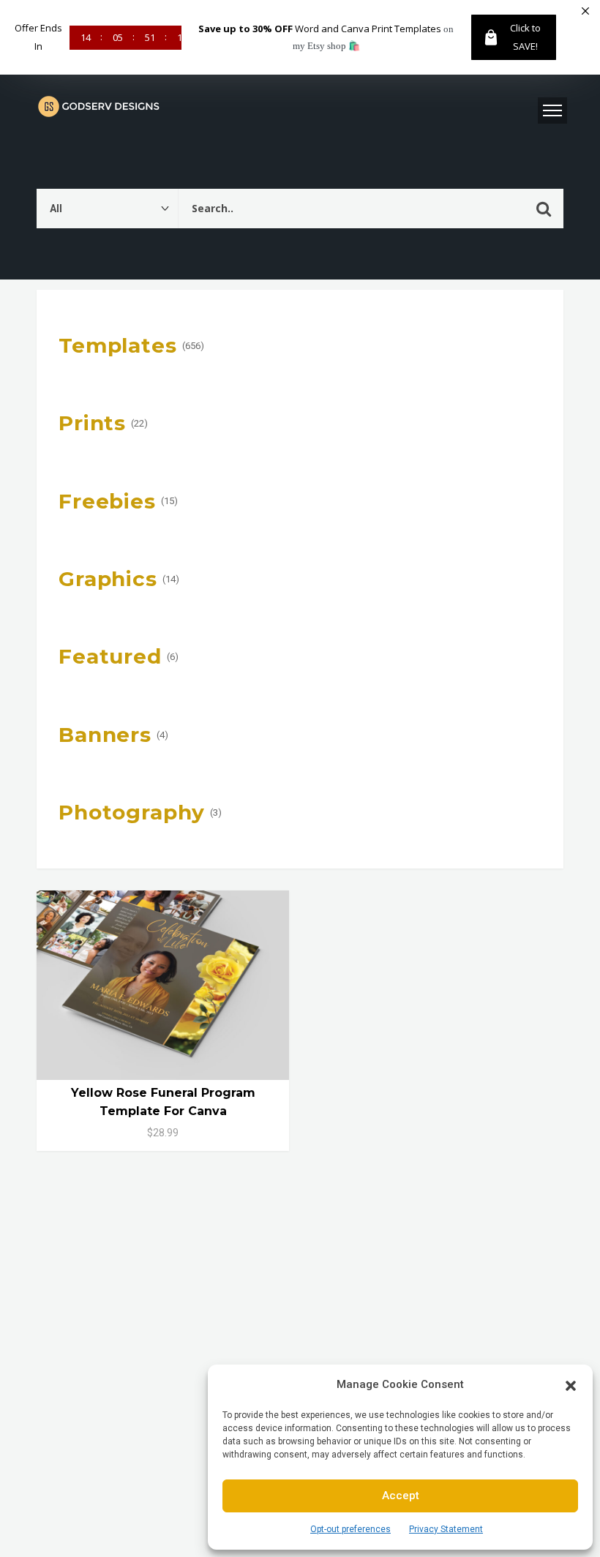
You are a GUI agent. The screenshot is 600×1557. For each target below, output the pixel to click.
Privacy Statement (446, 1529)
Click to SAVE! (525, 37)
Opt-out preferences (350, 1529)
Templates (118, 345)
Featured (110, 656)
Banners (105, 734)
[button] (570, 1384)
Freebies (107, 501)
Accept (400, 1495)
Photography (132, 812)
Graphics (108, 578)
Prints (92, 422)
